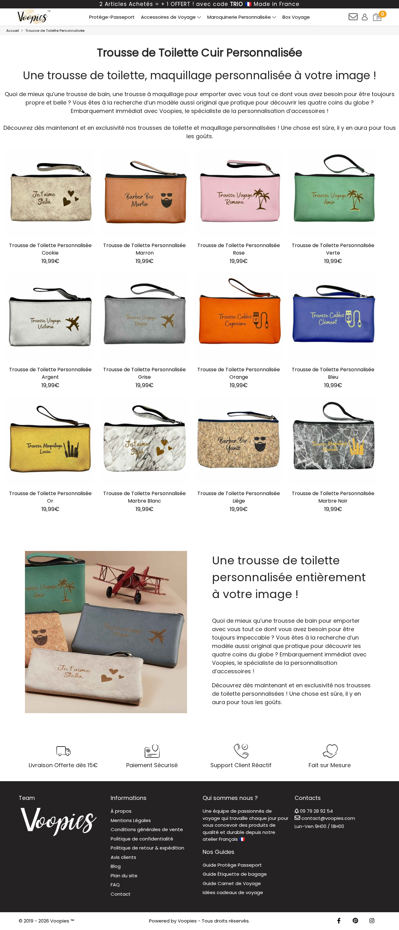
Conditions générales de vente (147, 829)
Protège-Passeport (112, 17)
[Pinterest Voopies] (355, 921)
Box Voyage (296, 17)
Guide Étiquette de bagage (235, 874)
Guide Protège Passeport (232, 865)
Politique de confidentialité (142, 838)
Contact (121, 894)
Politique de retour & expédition (147, 848)
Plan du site (124, 875)
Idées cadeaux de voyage (233, 892)
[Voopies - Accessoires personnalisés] (33, 16)
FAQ (115, 884)
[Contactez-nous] (354, 19)
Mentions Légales (131, 820)
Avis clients (123, 857)
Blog (116, 866)
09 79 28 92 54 (316, 811)
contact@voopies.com (327, 818)
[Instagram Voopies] (372, 921)
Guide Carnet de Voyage (232, 883)
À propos (121, 811)
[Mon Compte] (365, 16)
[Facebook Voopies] (339, 921)
